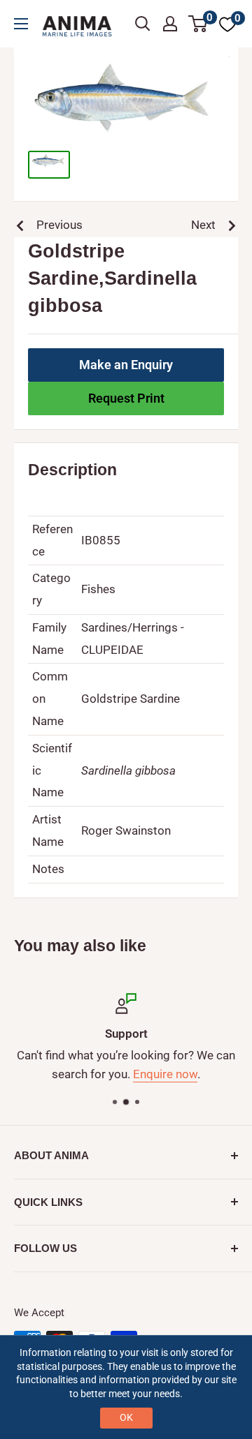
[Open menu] (21, 23)
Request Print (126, 398)
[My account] (170, 23)
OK (126, 1417)
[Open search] (142, 23)
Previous (59, 225)
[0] (198, 23)
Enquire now (165, 1075)
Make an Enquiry (126, 364)
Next (203, 225)
